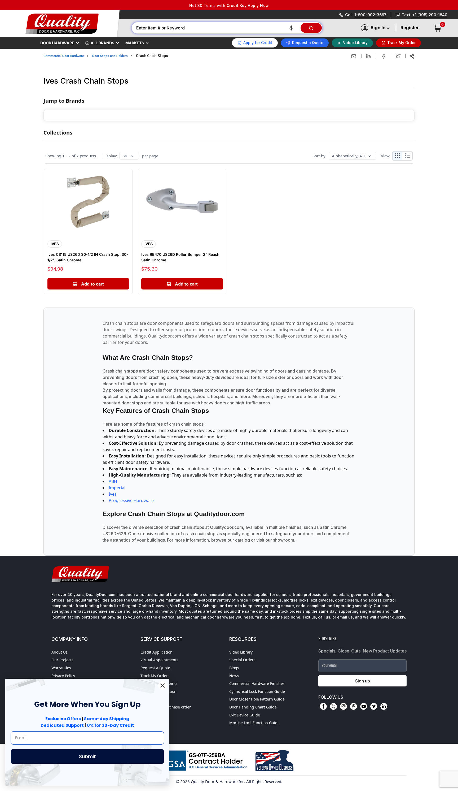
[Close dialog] (162, 685)
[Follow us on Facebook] (323, 706)
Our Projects (62, 659)
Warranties (61, 667)
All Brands (102, 43)
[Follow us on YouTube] (363, 706)
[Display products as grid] (397, 155)
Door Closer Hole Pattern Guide (257, 699)
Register (409, 27)
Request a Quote (155, 667)
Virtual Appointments (159, 659)
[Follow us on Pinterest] (353, 706)
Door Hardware (57, 43)
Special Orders (242, 659)
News (234, 675)
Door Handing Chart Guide (253, 707)
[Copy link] (412, 56)
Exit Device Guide (244, 714)
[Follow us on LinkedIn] (383, 706)
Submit (87, 756)
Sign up (362, 681)
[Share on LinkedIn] (368, 56)
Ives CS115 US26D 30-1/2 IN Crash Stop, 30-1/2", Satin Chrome (87, 257)
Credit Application (156, 652)
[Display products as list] (408, 155)
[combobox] (215, 28)
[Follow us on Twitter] (333, 706)
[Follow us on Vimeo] (373, 706)
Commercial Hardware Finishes (257, 683)
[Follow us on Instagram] (343, 706)
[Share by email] (353, 56)
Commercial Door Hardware (63, 56)
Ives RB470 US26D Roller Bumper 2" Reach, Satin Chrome (181, 257)
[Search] (311, 28)
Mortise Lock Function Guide (254, 722)
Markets (134, 43)
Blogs (234, 667)
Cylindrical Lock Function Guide (257, 691)
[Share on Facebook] (383, 56)
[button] (291, 28)
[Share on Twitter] (398, 56)
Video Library (241, 652)
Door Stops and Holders (110, 56)
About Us (59, 652)
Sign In (378, 27)
